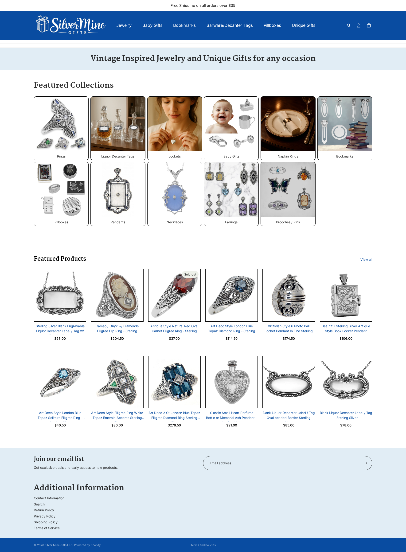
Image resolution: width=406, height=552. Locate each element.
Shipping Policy (46, 522)
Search (39, 504)
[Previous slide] (39, 295)
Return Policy (44, 510)
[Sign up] (365, 463)
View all (366, 259)
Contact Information (49, 498)
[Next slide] (81, 295)
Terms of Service (47, 528)
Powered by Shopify (87, 545)
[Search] (349, 25)
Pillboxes (272, 25)
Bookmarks (184, 25)
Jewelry (124, 25)
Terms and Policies (203, 545)
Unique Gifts (303, 25)
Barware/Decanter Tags (230, 25)
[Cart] (369, 25)
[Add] (79, 314)
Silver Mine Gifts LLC (59, 545)
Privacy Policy (44, 516)
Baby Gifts (152, 25)
